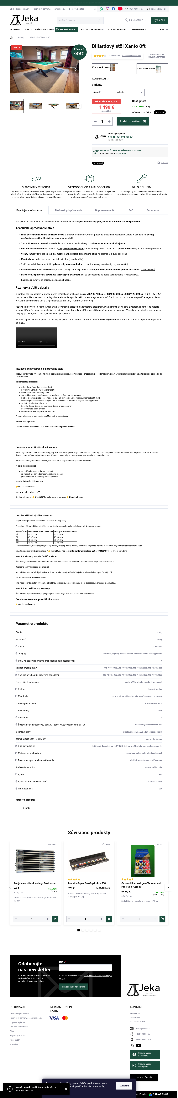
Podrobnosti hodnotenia (131, 56)
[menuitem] (16, 29)
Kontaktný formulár (143, 1077)
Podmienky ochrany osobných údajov (49, 9)
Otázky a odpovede (26, 486)
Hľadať (100, 20)
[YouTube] (139, 1045)
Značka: (157, 57)
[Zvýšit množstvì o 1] (47, 919)
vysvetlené (146, 269)
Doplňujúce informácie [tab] (29, 210)
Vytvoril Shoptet (140, 1094)
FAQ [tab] (131, 210)
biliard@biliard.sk (143, 1028)
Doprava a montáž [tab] (105, 210)
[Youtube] (120, 9)
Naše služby (15, 1040)
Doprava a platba (76, 9)
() (76, 259)
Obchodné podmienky (19, 9)
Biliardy (26, 808)
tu (104, 1086)
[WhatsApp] (101, 9)
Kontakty (14, 1044)
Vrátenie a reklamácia (19, 1027)
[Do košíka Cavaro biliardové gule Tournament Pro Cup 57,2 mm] (162, 919)
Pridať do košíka (130, 121)
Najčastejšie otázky (18, 1035)
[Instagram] (107, 9)
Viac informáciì (99, 79)
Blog (12, 1031)
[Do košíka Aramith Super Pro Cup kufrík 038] (109, 919)
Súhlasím (124, 1085)
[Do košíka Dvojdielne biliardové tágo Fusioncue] (55, 919)
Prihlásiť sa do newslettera (73, 987)
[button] (78, 930)
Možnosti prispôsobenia (57, 416)
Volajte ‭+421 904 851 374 (121, 137)
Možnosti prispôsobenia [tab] (68, 210)
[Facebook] (113, 9)
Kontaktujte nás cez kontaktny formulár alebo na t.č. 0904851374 (80, 551)
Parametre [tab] (153, 210)
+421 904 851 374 (143, 1034)
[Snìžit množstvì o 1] (15, 919)
